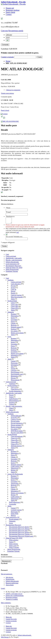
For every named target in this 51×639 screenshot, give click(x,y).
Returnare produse (12, 10)
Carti (7, 278)
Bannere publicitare (12, 583)
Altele (9, 359)
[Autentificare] (7, 40)
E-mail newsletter (6, 556)
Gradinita (10, 280)
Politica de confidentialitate (15, 595)
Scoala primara (12, 301)
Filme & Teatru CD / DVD (14, 538)
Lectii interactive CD (12, 517)
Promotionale (10, 579)
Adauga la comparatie (13, 90)
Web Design (5, 637)
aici (17, 232)
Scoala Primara (12, 434)
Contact (9, 14)
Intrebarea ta (10, 216)
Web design (9, 577)
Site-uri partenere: (6, 574)
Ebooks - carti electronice (14, 406)
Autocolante (10, 585)
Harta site (9, 617)
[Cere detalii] (4, 118)
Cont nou (4, 31)
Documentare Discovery (13, 525)
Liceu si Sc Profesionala (15, 474)
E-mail (8, 212)
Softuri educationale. (24, 635)
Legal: (3, 588)
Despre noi (10, 8)
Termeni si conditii (12, 599)
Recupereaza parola (15, 31)
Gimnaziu (10, 312)
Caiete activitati (11, 382)
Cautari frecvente (11, 619)
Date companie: (6, 603)
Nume (8, 208)
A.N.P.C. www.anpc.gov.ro (14, 594)
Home (8, 61)
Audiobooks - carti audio (14, 393)
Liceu (9, 336)
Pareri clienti (10, 12)
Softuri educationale (12, 412)
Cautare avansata (7, 57)
